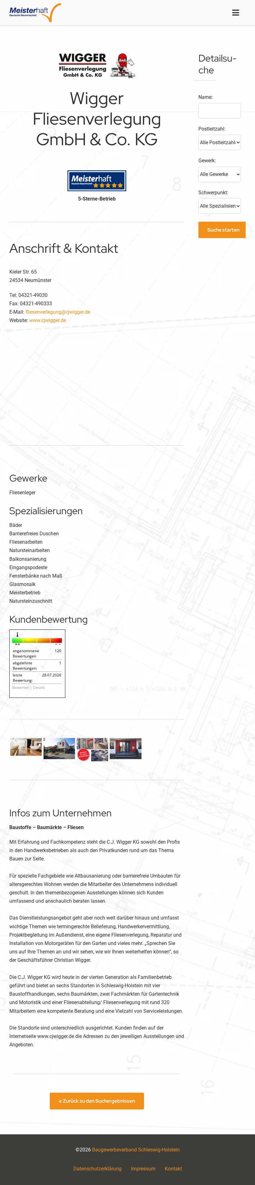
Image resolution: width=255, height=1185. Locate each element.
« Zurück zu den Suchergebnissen (97, 1101)
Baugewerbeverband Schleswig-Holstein (136, 1150)
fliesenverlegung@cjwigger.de (58, 312)
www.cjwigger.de (47, 320)
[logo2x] (35, 5)
